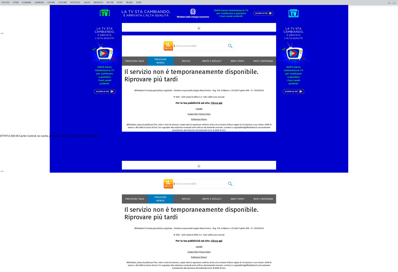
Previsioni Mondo (160, 61)
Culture (51, 2)
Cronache (39, 2)
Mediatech (98, 2)
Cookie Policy (193, 114)
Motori (110, 2)
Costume (62, 2)
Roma (138, 2)
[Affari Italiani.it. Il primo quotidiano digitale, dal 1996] (199, 28)
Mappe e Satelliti (211, 61)
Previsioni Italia (134, 61)
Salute (87, 2)
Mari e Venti (238, 61)
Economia (26, 2)
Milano (129, 2)
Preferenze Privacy (199, 119)
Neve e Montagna (263, 61)
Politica (5, 2)
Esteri (16, 2)
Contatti (199, 109)
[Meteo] (169, 46)
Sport (120, 2)
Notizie (186, 61)
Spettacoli (75, 2)
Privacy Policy (205, 114)
